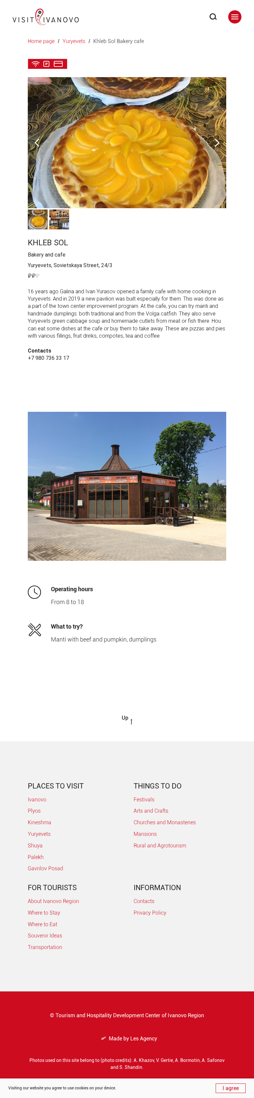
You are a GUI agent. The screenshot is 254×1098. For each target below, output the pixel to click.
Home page (41, 41)
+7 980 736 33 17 (48, 358)
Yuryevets (74, 41)
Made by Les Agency (129, 1038)
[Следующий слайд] (217, 142)
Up (125, 718)
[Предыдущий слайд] (36, 142)
